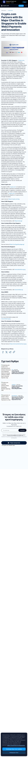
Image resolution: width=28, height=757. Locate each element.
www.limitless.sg (19, 289)
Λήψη (24, 2)
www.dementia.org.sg (20, 269)
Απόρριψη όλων (14, 752)
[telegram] (10, 352)
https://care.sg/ (18, 221)
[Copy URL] (14, 352)
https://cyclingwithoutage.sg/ (17, 244)
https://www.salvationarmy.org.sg (18, 344)
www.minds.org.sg (5, 318)
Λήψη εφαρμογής (15, 442)
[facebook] (3, 352)
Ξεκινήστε (22, 430)
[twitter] (6, 352)
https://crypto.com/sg (14, 199)
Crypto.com (21, 60)
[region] (14, 744)
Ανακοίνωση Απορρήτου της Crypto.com (15, 435)
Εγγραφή (21, 5)
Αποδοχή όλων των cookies (14, 749)
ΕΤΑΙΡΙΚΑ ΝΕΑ (10, 10)
